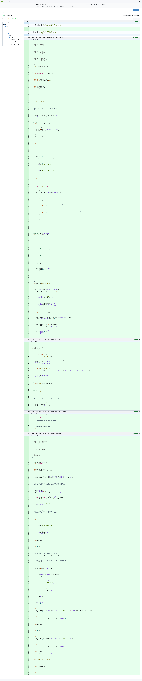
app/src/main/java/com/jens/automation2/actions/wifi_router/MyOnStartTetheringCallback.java (46, 411)
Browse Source (136, 10)
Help (10, 1)
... (3, 12)
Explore (6, 1)
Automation (43, 4)
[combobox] (134, 19)
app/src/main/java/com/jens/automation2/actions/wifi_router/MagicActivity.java (43, 339)
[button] (91, 4)
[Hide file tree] (2, 18)
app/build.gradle (29, 21)
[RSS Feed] (87, 4)
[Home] (2, 1)
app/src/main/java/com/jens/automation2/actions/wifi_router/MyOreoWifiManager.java (44, 433)
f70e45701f (137, 15)
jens (38, 4)
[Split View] (136, 19)
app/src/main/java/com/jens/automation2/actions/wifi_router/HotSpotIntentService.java (44, 37)
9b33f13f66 (128, 15)
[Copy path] (34, 21)
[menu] (139, 19)
